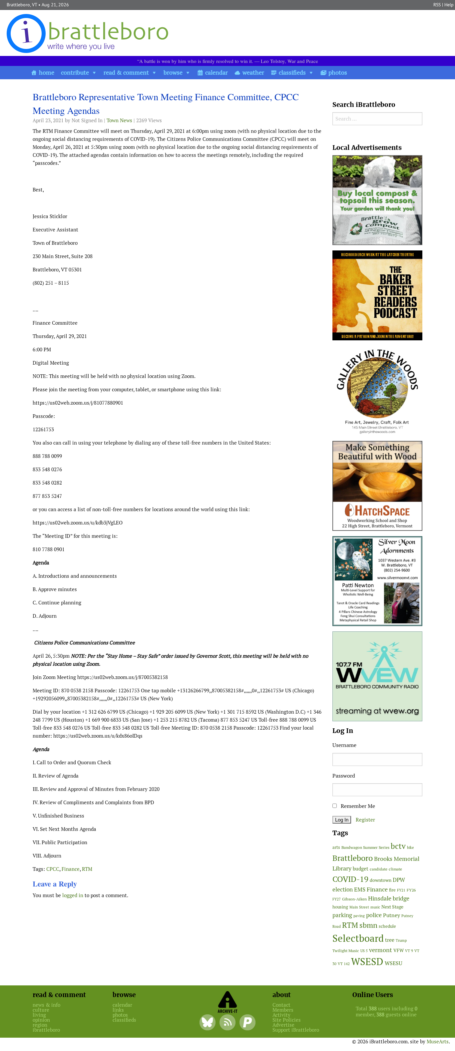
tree (389, 939)
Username (344, 745)
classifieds (292, 72)
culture (41, 1009)
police (374, 915)
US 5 (364, 950)
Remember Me (357, 806)
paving (359, 915)
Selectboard (358, 938)
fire (392, 890)
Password (343, 775)
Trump (401, 940)
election (342, 889)
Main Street (359, 907)
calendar (216, 72)
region (40, 1024)
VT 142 (344, 963)
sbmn (368, 925)
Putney (391, 915)
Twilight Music (345, 950)
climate (395, 869)
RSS (437, 5)
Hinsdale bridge (388, 898)
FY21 (401, 890)
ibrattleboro (46, 1029)
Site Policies (286, 1019)
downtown (380, 880)
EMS (359, 889)
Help (449, 5)
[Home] (89, 33)
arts (336, 847)
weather (253, 72)
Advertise (283, 1024)
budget (360, 869)
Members (282, 1009)
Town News (119, 120)
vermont (380, 950)
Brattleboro (352, 858)
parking (342, 915)
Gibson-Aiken (354, 898)
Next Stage (392, 907)
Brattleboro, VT (22, 5)
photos (337, 72)
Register (365, 820)
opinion (41, 1019)
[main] (177, 497)
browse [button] (173, 72)
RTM (87, 869)
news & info (46, 1004)
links (118, 1009)
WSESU (393, 963)
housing (340, 907)
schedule (387, 926)
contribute (75, 72)
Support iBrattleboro (295, 1029)
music (375, 907)
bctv (398, 846)
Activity (281, 1014)
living (39, 1014)
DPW (399, 879)
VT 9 (409, 950)
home (46, 72)
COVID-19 (350, 879)
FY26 (411, 890)
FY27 (336, 899)
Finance (71, 869)
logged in (72, 895)
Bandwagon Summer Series (365, 847)
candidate (378, 869)
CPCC (52, 869)
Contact (281, 1004)
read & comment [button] (126, 72)
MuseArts (438, 1041)
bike (410, 847)
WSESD (367, 961)
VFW (398, 950)
